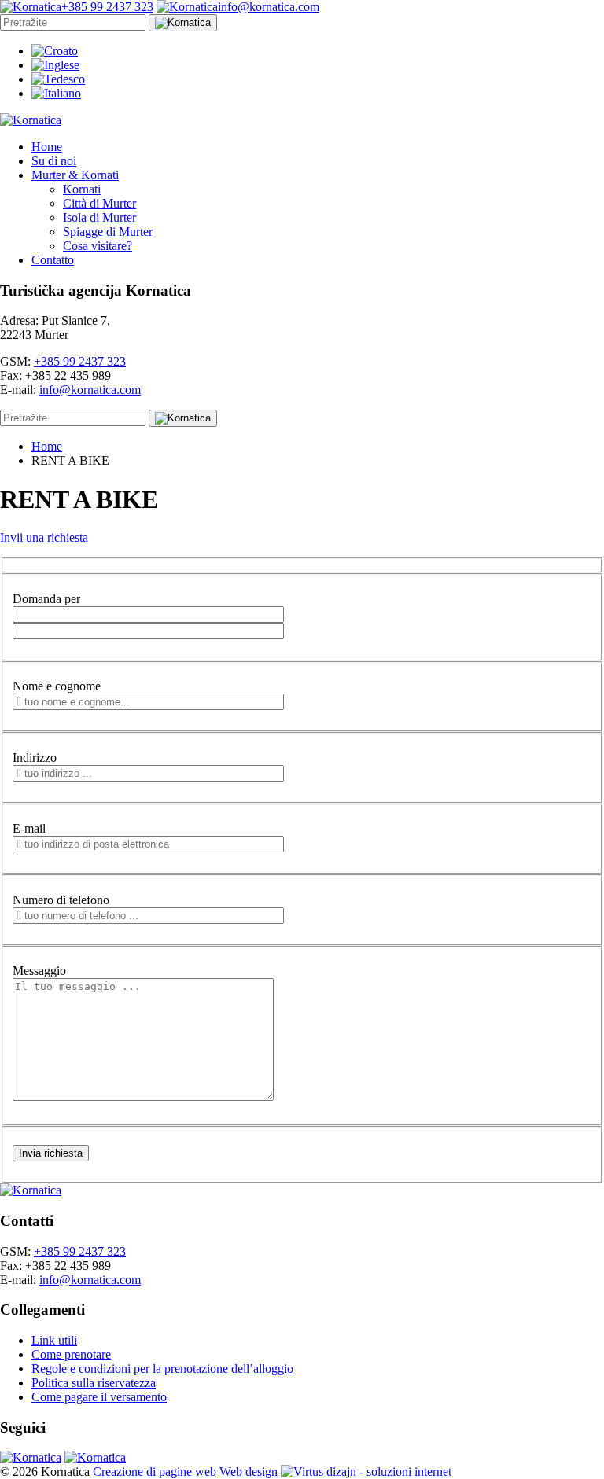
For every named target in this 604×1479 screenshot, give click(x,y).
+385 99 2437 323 (80, 361)
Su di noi (53, 160)
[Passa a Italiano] (56, 93)
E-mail (29, 828)
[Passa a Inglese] (55, 65)
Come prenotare (71, 1354)
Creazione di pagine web (154, 1471)
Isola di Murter (99, 217)
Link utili (54, 1340)
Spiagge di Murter (108, 231)
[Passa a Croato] (54, 50)
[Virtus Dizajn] (366, 1471)
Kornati (82, 189)
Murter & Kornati (75, 175)
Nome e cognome (57, 686)
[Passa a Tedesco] (58, 79)
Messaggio (39, 970)
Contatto (52, 260)
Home (46, 146)
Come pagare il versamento (99, 1397)
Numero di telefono (61, 900)
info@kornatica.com (90, 389)
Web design (248, 1471)
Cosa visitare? (97, 245)
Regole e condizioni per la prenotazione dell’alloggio (162, 1368)
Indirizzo (35, 757)
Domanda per (46, 598)
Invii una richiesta (44, 537)
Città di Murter (99, 203)
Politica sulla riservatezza (93, 1382)
